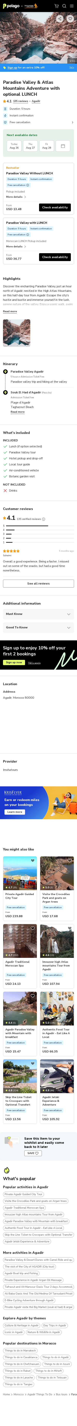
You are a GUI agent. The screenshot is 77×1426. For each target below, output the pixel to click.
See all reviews (38, 584)
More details (14, 197)
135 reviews (20, 101)
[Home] (20, 6)
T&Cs (71, 67)
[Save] (32, 860)
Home (6, 1394)
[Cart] (57, 6)
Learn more (14, 812)
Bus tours (61, 1394)
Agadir (36, 101)
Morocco (19, 1394)
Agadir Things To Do (39, 1394)
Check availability (55, 207)
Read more (10, 311)
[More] (43, 519)
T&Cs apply (34, 663)
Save (30, 1153)
